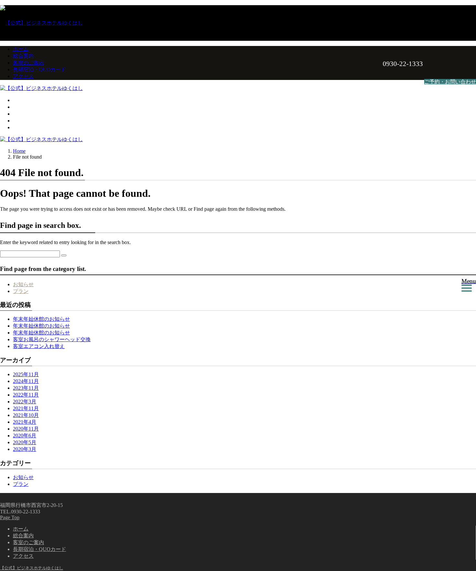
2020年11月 (26, 428)
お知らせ (23, 284)
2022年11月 (26, 394)
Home (19, 151)
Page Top (9, 517)
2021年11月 (26, 408)
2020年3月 (24, 449)
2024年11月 (26, 381)
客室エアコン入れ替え (39, 346)
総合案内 (23, 56)
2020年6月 (24, 435)
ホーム (20, 49)
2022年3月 (24, 401)
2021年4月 (24, 422)
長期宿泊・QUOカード (39, 69)
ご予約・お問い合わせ (450, 81)
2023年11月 (26, 388)
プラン (20, 291)
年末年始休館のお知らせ (41, 319)
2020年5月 (24, 442)
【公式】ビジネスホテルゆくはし (31, 567)
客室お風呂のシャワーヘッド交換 (52, 339)
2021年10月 (26, 415)
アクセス (23, 76)
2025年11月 (26, 374)
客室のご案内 (28, 62)
